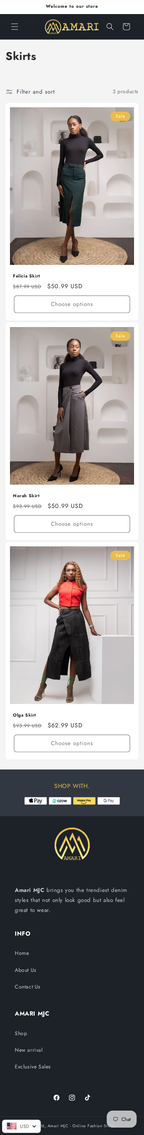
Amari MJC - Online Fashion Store (81, 1126)
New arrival (29, 1050)
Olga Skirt (24, 715)
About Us (26, 970)
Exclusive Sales (33, 1066)
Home (22, 953)
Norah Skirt (26, 496)
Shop (21, 1033)
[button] (15, 26)
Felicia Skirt (26, 276)
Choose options (72, 304)
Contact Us (28, 986)
